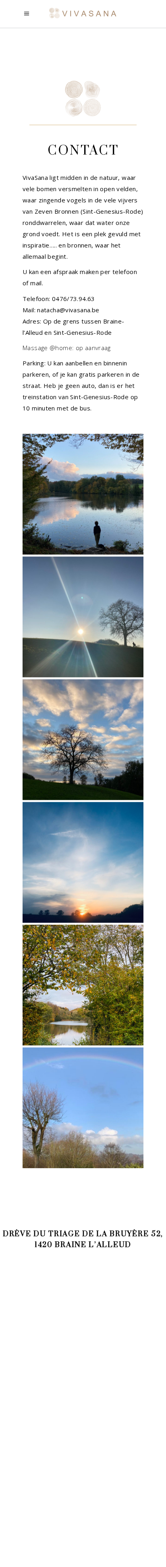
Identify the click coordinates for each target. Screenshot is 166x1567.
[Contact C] (83, 739)
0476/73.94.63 (73, 299)
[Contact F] (83, 1107)
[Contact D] (83, 862)
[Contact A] (83, 494)
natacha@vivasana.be (68, 310)
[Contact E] (83, 985)
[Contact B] (83, 617)
